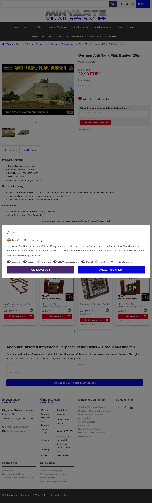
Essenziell (16, 262)
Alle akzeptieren (40, 269)
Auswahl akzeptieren (111, 269)
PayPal (89, 262)
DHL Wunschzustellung (68, 262)
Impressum (36, 255)
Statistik (31, 262)
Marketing (46, 262)
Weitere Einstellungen (121, 262)
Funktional (104, 262)
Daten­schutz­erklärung (18, 255)
